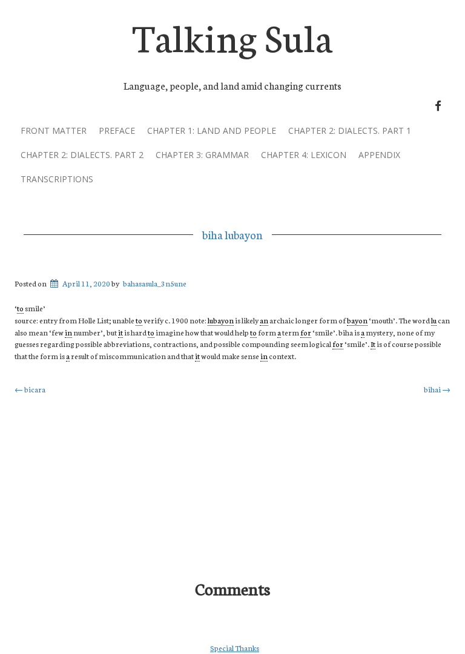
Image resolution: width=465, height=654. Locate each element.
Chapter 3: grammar (202, 154)
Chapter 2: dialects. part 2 (82, 154)
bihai (437, 389)
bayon (357, 320)
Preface (117, 130)
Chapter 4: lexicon (303, 154)
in (68, 332)
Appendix (379, 154)
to (20, 308)
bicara (30, 389)
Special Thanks (234, 647)
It (373, 344)
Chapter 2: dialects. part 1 (349, 130)
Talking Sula (232, 35)
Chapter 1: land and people (211, 130)
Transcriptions (57, 179)
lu (434, 320)
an (264, 320)
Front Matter (54, 130)
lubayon (221, 320)
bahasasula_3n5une (154, 283)
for (305, 332)
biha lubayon (232, 234)
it (120, 332)
